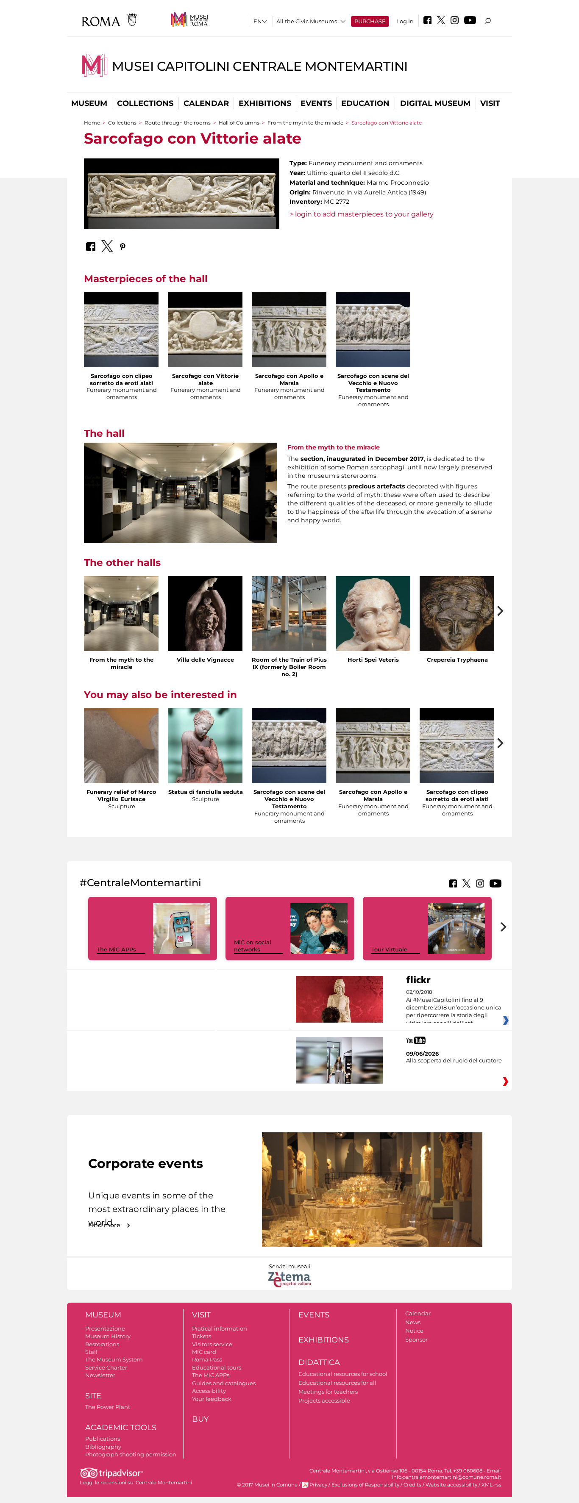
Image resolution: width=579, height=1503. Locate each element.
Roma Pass (207, 1359)
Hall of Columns (239, 122)
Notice (414, 1330)
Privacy (318, 1485)
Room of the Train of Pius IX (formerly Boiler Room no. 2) (289, 666)
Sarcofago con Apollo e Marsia (289, 379)
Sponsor (416, 1339)
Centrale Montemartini (164, 1483)
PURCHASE (370, 21)
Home (92, 122)
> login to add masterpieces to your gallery (362, 214)
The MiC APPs (116, 949)
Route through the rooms (178, 122)
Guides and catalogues (224, 1383)
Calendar (206, 103)
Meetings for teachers (328, 1391)
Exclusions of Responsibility (365, 1485)
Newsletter (100, 1375)
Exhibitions (265, 103)
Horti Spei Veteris (373, 659)
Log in (405, 21)
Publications (102, 1438)
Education (365, 103)
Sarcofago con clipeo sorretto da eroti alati (121, 379)
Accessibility (209, 1390)
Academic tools (120, 1427)
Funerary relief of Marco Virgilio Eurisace (121, 795)
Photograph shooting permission (130, 1454)
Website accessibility (451, 1485)
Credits (412, 1485)
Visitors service (212, 1344)
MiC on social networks (252, 946)
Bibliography (103, 1446)
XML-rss (491, 1485)
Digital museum (435, 103)
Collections (145, 103)
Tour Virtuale (389, 949)
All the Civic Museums (306, 21)
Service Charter (106, 1367)
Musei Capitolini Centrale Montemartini (260, 66)
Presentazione (105, 1328)
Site (93, 1396)
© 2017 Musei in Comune (267, 1485)
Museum (89, 103)
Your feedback (211, 1398)
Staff (91, 1351)
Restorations (102, 1344)
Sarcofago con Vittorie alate (205, 379)
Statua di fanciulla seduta (205, 791)
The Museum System (114, 1359)
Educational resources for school (342, 1373)
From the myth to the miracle (305, 122)
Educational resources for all (337, 1382)
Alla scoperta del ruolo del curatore (454, 1060)
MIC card (204, 1351)
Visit (490, 103)
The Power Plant (107, 1406)
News (412, 1322)
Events (316, 103)
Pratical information (219, 1328)
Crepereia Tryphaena (457, 659)
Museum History (108, 1336)
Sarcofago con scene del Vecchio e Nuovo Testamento (373, 383)
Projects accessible (324, 1400)
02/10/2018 (453, 1007)
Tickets (201, 1336)
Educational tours (216, 1367)
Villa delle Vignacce (205, 659)
